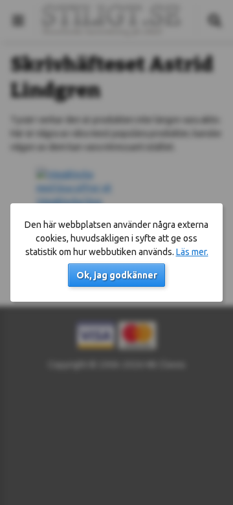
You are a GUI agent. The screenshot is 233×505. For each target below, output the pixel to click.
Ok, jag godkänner (116, 275)
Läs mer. (192, 252)
